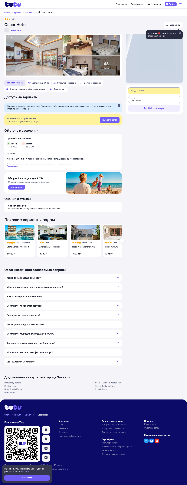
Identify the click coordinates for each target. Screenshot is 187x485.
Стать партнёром (109, 442)
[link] (16, 187)
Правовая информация (70, 436)
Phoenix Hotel (101, 389)
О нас (61, 424)
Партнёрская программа (113, 454)
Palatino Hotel (10, 386)
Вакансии (63, 428)
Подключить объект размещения (116, 446)
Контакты (63, 432)
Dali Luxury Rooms (12, 382)
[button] (46, 430)
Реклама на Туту (108, 450)
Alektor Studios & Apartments (108, 382)
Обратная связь (151, 427)
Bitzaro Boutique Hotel (105, 386)
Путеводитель (138, 4)
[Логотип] (13, 4)
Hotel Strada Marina (13, 389)
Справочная (121, 4)
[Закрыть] (119, 105)
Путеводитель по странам (113, 432)
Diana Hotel (9, 392)
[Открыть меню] (181, 4)
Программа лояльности (112, 428)
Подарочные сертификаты (113, 424)
